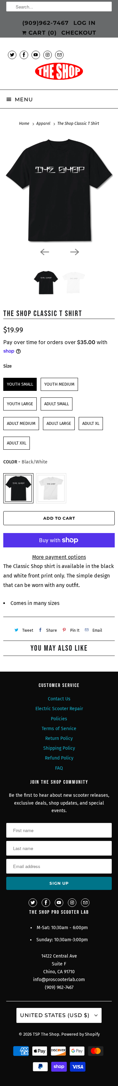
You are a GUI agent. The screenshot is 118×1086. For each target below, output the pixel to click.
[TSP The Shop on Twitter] (12, 54)
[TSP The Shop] (59, 73)
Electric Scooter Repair (59, 708)
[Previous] (44, 251)
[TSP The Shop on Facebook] (24, 54)
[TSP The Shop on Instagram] (47, 54)
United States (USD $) (55, 1015)
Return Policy (59, 738)
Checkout (78, 32)
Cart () (42, 32)
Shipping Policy (59, 748)
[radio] (20, 384)
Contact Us (59, 699)
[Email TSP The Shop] (59, 54)
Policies (59, 719)
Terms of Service (59, 728)
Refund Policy (59, 758)
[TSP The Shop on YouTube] (35, 54)
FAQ (59, 768)
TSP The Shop (46, 1034)
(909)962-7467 (45, 23)
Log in (84, 23)
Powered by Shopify (80, 1034)
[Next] (74, 251)
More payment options (59, 557)
